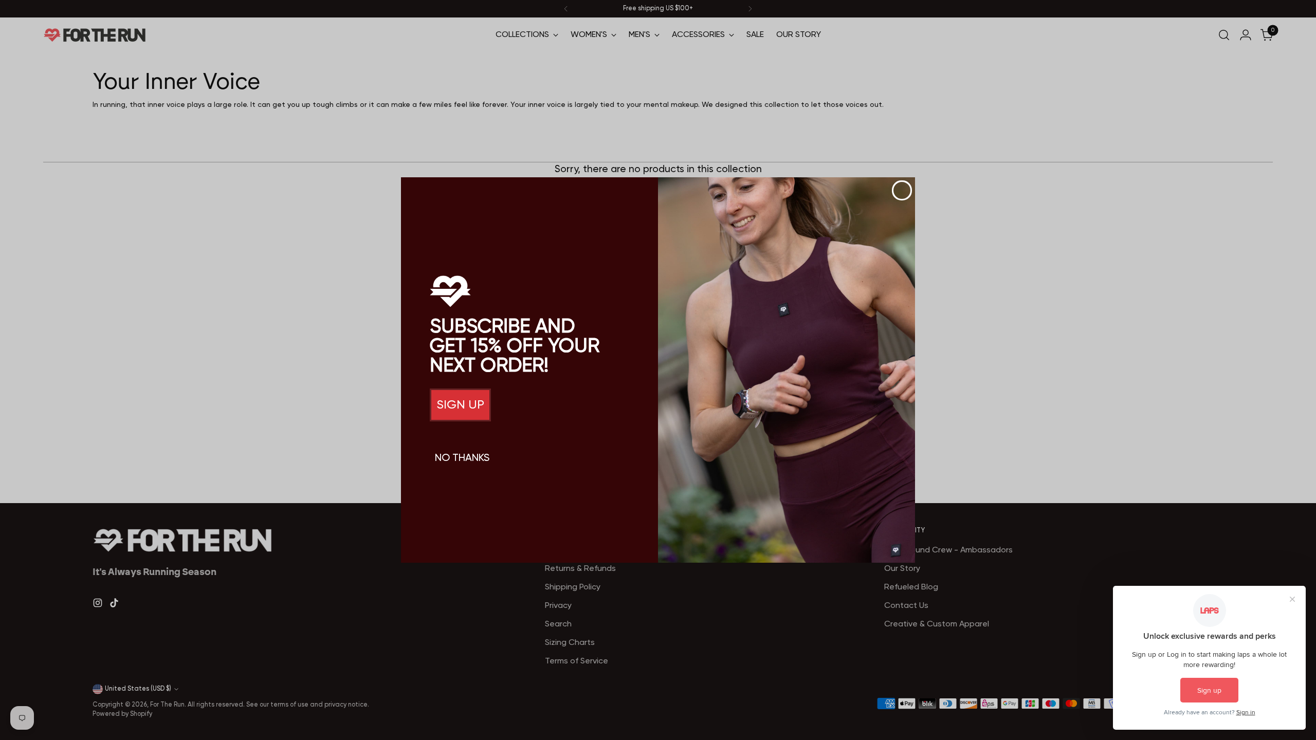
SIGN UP (460, 405)
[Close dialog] (902, 190)
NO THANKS (462, 458)
